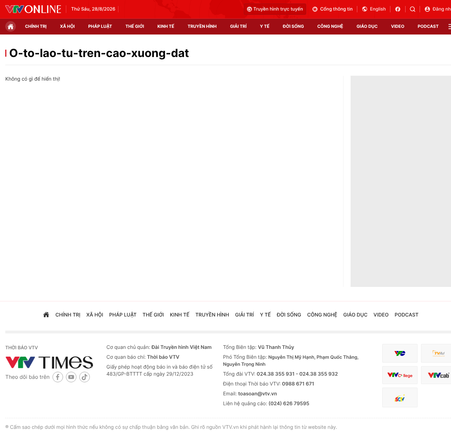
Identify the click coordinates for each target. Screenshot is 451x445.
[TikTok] (84, 376)
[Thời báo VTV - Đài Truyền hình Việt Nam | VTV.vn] (33, 9)
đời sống (293, 26)
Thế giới (134, 26)
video (397, 26)
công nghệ (330, 26)
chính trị (36, 26)
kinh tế (165, 26)
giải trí (238, 26)
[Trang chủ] (10, 26)
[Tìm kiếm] (415, 9)
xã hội (67, 26)
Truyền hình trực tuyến (278, 9)
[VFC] (400, 353)
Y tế (265, 26)
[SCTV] (400, 398)
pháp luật (100, 26)
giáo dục (367, 26)
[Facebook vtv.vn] (400, 9)
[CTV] (400, 375)
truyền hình (201, 26)
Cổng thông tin (336, 9)
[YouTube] (71, 376)
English (378, 9)
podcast (428, 26)
